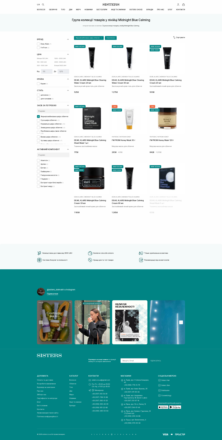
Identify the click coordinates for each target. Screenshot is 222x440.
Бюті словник (42, 405)
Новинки (72, 398)
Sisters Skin (165, 385)
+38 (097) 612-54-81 (99, 394)
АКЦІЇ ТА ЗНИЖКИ (118, 10)
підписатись (155, 360)
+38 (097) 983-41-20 (100, 401)
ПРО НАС (160, 10)
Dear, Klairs (78, 77)
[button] (89, 38)
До (55, 71)
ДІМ (70, 10)
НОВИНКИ (89, 10)
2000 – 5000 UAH (60, 62)
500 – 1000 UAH (42, 65)
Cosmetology (166, 395)
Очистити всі (110, 38)
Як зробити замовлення (46, 384)
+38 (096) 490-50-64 (100, 411)
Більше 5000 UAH (60, 65)
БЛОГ (170, 10)
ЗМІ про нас (41, 395)
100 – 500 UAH (42, 62)
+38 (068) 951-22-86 (100, 407)
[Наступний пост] (181, 322)
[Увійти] (178, 4)
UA (38, 4)
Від (38, 71)
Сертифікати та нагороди (47, 398)
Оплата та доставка (45, 380)
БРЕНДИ (149, 10)
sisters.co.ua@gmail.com (101, 380)
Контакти (40, 409)
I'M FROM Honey (125, 137)
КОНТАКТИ (180, 10)
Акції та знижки (75, 402)
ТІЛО (63, 10)
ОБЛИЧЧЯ (53, 10)
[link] (183, 4)
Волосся (72, 380)
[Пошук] (43, 4)
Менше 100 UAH (42, 58)
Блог (39, 402)
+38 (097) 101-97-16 (131, 401)
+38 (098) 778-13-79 (132, 385)
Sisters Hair (165, 380)
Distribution (165, 390)
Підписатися (52, 294)
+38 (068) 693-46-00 (100, 404)
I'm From (115, 137)
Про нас (40, 391)
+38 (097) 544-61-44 (132, 407)
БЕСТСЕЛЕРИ (102, 10)
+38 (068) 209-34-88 (132, 416)
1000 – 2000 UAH (60, 58)
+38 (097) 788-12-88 (100, 397)
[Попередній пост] (41, 322)
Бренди (72, 405)
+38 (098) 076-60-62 (132, 423)
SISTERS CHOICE (135, 10)
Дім (70, 391)
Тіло (71, 387)
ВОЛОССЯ (41, 10)
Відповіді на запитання (46, 387)
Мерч (71, 395)
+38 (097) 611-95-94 (132, 392)
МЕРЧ (78, 10)
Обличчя (72, 384)
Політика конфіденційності (47, 416)
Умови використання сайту (47, 413)
